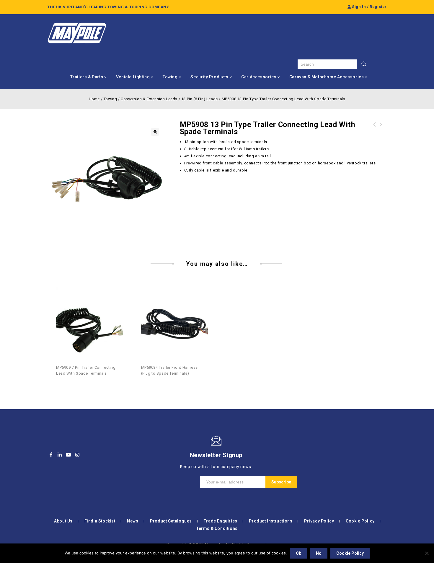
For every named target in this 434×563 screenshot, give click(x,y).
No (319, 553)
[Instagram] (77, 455)
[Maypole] (76, 33)
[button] (155, 132)
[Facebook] (51, 455)
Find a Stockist (99, 521)
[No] (427, 553)
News (132, 521)
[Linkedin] (60, 455)
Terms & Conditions (217, 528)
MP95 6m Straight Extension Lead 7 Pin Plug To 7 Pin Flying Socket (374, 131)
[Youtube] (68, 455)
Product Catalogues (171, 521)
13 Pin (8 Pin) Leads (199, 99)
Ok (298, 553)
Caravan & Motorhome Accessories (326, 77)
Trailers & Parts (86, 77)
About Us (63, 521)
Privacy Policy (319, 521)
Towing (170, 77)
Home (94, 99)
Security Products (209, 77)
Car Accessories (258, 77)
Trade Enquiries (220, 521)
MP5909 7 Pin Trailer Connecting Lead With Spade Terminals (381, 131)
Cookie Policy (360, 521)
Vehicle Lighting (133, 77)
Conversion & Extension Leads (149, 99)
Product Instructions (270, 521)
